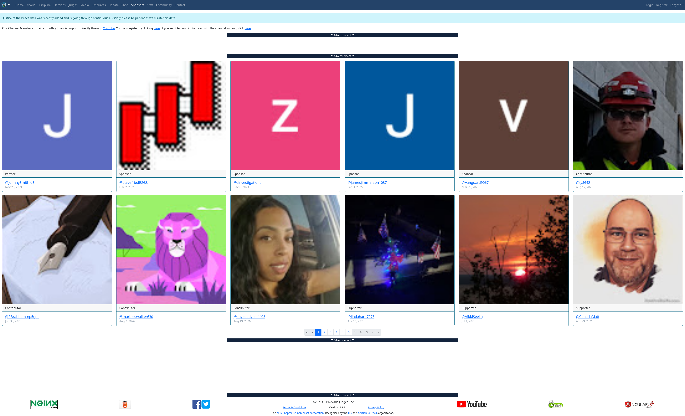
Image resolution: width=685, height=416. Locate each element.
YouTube (109, 28)
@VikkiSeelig (472, 316)
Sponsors (137, 5)
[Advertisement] (342, 45)
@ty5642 (583, 182)
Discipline (44, 5)
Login (649, 5)
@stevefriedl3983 (133, 182)
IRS (350, 413)
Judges (73, 5)
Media (84, 5)
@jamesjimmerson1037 (367, 182)
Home (20, 5)
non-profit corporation (310, 413)
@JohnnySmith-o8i (20, 182)
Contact (180, 5)
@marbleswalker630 (136, 316)
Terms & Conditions (294, 407)
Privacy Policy (376, 407)
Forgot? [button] (675, 5)
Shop (124, 5)
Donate (114, 5)
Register (662, 5)
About (31, 5)
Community (164, 5)
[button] (5, 5)
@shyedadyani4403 (249, 316)
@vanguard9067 (475, 182)
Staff (150, 5)
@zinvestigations (247, 182)
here (157, 28)
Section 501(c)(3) (367, 413)
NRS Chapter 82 (286, 413)
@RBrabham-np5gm (22, 316)
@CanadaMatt (587, 316)
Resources (99, 5)
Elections (60, 5)
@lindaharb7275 (361, 316)
